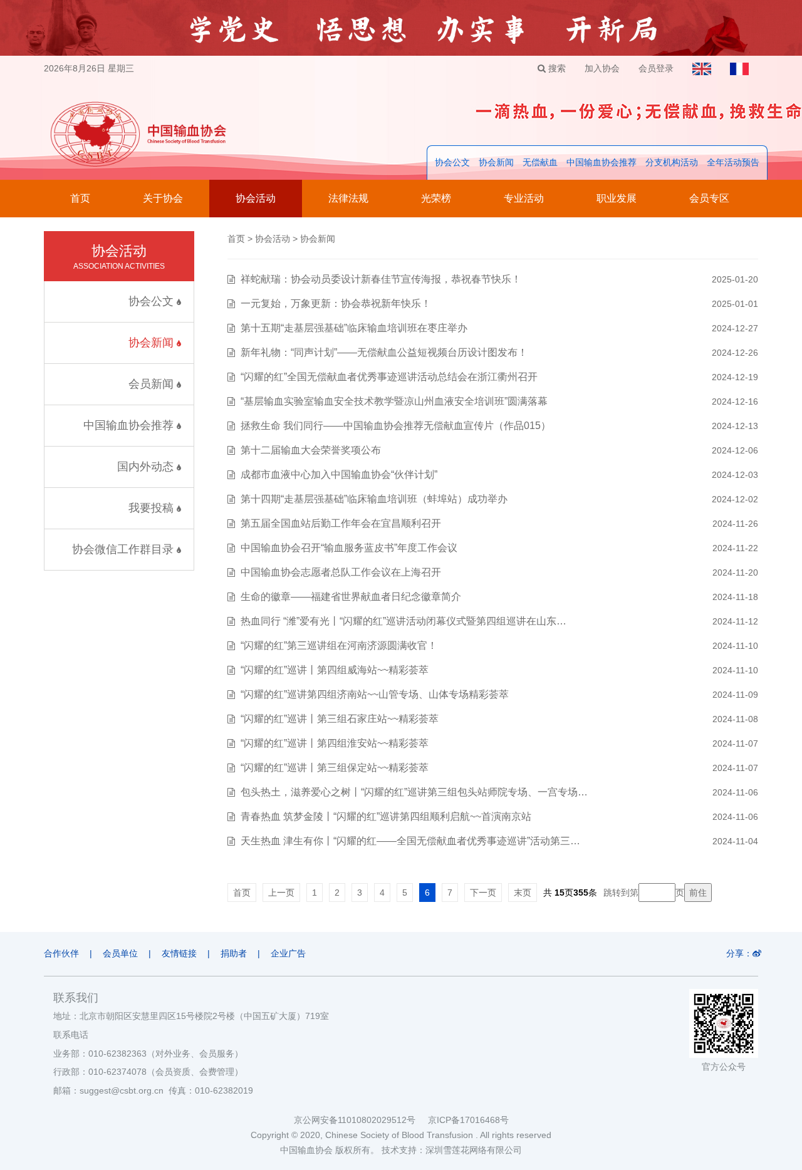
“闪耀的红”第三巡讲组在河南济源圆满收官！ (339, 645)
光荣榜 (436, 198)
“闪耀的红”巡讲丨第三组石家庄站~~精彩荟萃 (340, 718)
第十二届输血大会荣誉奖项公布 (311, 450)
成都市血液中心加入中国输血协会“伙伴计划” (339, 474)
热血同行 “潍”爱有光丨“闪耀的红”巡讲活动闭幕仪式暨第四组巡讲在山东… (403, 621)
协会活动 (256, 198)
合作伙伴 (61, 953)
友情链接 (179, 953)
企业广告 (288, 953)
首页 (80, 198)
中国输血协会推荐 (601, 162)
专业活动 (524, 198)
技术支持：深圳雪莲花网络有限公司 (452, 1150)
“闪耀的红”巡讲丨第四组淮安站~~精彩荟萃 (335, 743)
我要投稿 (152, 508)
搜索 (556, 68)
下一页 (483, 893)
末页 (522, 893)
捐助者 (234, 953)
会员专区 (709, 198)
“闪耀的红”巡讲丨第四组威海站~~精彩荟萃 (335, 670)
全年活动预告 (733, 162)
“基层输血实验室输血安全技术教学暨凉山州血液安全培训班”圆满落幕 (394, 401)
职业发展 (616, 198)
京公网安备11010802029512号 (361, 1120)
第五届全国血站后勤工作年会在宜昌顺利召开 (341, 523)
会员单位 (120, 953)
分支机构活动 (671, 162)
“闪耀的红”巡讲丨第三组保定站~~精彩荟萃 (335, 767)
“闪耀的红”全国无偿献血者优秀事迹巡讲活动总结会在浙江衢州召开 (389, 376)
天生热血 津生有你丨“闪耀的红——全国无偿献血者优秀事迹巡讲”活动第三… (410, 841)
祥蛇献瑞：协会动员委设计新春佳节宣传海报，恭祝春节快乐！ (381, 279)
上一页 (281, 893)
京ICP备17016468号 (468, 1120)
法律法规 (348, 198)
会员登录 (656, 68)
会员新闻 (152, 384)
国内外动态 (147, 466)
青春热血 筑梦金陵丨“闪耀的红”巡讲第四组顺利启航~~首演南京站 (386, 816)
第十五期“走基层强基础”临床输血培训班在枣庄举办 (354, 328)
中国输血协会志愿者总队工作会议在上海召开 (341, 572)
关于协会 (163, 198)
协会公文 (452, 162)
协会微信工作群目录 (124, 549)
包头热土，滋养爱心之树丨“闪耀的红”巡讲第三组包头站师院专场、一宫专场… (414, 792)
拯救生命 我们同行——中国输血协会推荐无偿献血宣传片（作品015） (396, 425)
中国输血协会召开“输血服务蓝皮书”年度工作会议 (349, 547)
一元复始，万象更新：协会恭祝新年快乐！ (336, 303)
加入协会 (602, 68)
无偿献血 (540, 162)
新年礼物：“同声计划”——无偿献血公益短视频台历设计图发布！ (384, 352)
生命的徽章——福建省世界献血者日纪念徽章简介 (351, 596)
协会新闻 (496, 162)
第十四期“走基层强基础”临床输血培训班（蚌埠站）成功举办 (374, 499)
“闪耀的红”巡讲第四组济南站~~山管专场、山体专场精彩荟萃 (375, 694)
